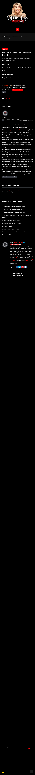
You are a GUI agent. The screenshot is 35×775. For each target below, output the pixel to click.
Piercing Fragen (7, 87)
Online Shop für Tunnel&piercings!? (14, 209)
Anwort (23, 87)
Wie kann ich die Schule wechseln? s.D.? (15, 212)
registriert (19, 190)
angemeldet (11, 190)
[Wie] (3, 92)
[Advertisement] (17, 758)
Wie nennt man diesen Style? (12, 220)
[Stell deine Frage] (31, 771)
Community (12, 259)
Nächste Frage (17, 275)
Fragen (13, 253)
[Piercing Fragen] (17, 14)
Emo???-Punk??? (8, 226)
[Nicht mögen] (5, 92)
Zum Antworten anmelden (26, 120)
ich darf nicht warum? (10, 235)
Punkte (15, 257)
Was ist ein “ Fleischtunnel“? (12, 229)
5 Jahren (16, 87)
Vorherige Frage (18, 273)
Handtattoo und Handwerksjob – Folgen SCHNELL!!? (18, 232)
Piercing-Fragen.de (5, 36)
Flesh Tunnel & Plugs (17, 36)
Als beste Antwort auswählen (9, 176)
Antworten (22, 253)
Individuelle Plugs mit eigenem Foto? (14, 206)
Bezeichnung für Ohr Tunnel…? (12, 223)
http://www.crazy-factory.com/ (17, 130)
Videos (27, 260)
